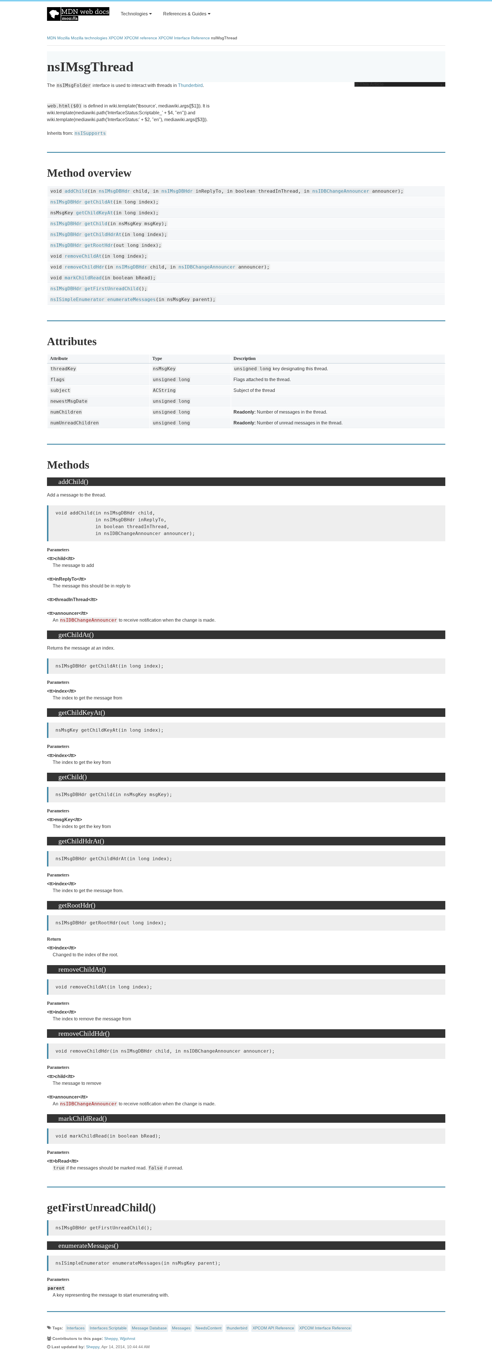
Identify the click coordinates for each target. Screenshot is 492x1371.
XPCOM (115, 38)
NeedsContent (209, 1328)
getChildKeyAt (94, 212)
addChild (76, 191)
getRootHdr (99, 245)
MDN (51, 38)
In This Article (369, 84)
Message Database (149, 1328)
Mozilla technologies (89, 38)
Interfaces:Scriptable (108, 1328)
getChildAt (99, 202)
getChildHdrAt (103, 234)
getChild (96, 223)
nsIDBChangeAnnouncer (340, 191)
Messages (181, 1328)
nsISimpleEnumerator (77, 299)
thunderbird (237, 1328)
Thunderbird (190, 85)
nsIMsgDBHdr (114, 191)
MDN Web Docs (78, 14)
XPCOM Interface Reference (184, 38)
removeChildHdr (84, 267)
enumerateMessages (131, 299)
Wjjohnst (127, 1338)
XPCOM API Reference (273, 1328)
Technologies (134, 13)
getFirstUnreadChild (112, 288)
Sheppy (111, 1338)
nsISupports (90, 133)
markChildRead (83, 277)
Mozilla (63, 38)
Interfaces (76, 1328)
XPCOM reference (140, 38)
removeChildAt (83, 256)
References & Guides (184, 13)
